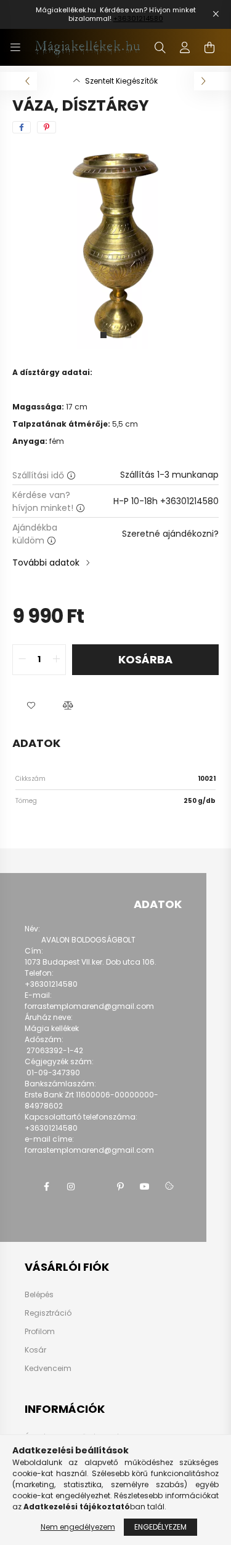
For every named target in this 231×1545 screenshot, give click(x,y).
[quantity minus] (22, 659)
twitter (95, 1186)
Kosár (35, 1350)
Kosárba (145, 659)
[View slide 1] (103, 335)
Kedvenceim (48, 1368)
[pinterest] (46, 127)
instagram (71, 1186)
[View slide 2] (116, 335)
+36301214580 (138, 18)
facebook (46, 1186)
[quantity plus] (56, 659)
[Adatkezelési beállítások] (169, 1186)
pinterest (120, 1186)
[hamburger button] (15, 47)
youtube (144, 1186)
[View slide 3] (128, 335)
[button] (30, 705)
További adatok (45, 562)
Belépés (39, 1294)
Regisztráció (48, 1313)
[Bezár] (215, 14)
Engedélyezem (160, 1527)
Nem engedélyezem (78, 1527)
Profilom (40, 1331)
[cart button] (209, 47)
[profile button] (184, 47)
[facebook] (21, 127)
